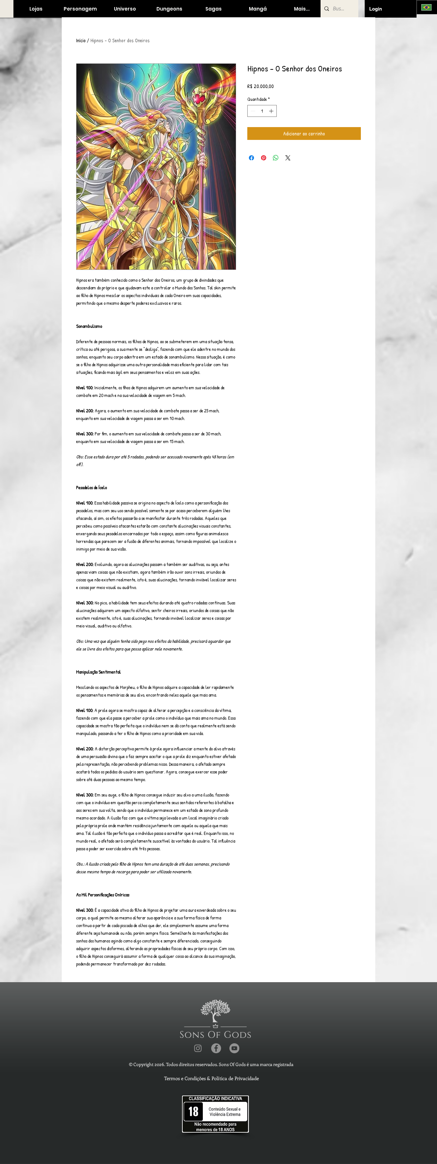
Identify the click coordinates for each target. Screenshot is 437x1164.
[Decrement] (252, 111)
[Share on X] (288, 158)
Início (81, 40)
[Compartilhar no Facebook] (251, 158)
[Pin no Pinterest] (263, 158)
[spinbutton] (262, 111)
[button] (35, 9)
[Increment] (272, 111)
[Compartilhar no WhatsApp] (276, 158)
